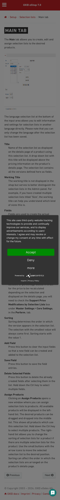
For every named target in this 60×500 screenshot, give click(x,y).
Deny (30, 260)
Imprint (23, 281)
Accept (31, 252)
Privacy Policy (33, 281)
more (30, 268)
